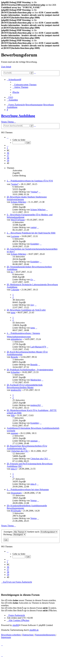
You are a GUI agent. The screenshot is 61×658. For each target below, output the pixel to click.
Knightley (34, 244)
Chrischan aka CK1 (20, 451)
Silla (13, 415)
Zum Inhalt (6, 67)
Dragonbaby (16, 493)
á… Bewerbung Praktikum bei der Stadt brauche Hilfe (31, 233)
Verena (33, 500)
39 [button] (8, 160)
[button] (8, 137)
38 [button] (8, 158)
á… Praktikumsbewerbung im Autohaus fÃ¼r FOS (30, 181)
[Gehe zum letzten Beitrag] (39, 192)
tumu (13, 312)
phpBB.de (34, 630)
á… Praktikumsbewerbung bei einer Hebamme (28, 489)
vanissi (33, 227)
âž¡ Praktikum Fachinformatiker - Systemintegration (30, 369)
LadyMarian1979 (38, 347)
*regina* (15, 184)
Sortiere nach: (33, 532)
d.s (12, 272)
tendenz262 (16, 390)
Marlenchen (35, 380)
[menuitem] (24, 84)
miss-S (14, 469)
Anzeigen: (8, 532)
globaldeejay (16, 339)
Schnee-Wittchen (18, 202)
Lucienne (15, 236)
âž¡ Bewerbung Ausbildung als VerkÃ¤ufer (26, 310)
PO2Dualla (16, 510)
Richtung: (8, 534)
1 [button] (7, 148)
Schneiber (15, 372)
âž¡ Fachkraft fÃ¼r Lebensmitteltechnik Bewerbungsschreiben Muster (25, 386)
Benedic (14, 357)
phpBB (15, 625)
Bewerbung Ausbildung (18, 116)
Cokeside (15, 289)
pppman (14, 433)
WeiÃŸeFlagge (18, 220)
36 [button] (8, 153)
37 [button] (8, 155)
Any (32, 305)
